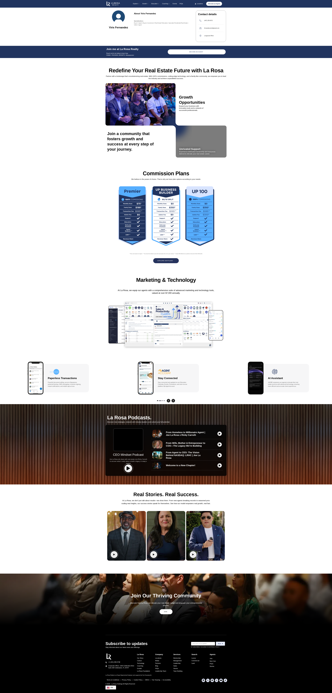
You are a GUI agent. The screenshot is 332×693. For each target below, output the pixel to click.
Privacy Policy (126, 680)
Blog (156, 666)
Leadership (176, 663)
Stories (212, 666)
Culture (139, 661)
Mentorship (177, 658)
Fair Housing (156, 680)
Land (193, 663)
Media (157, 661)
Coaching (165, 3)
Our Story (140, 658)
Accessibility (167, 680)
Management (177, 661)
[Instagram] (216, 680)
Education (154, 3)
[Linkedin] (203, 680)
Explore (135, 3)
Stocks (175, 668)
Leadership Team (160, 671)
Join (211, 658)
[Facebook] (212, 680)
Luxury (194, 658)
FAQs (181, 3)
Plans (211, 664)
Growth (144, 3)
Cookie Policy (138, 680)
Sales (175, 666)
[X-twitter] (208, 680)
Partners (158, 663)
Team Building (177, 671)
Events (175, 3)
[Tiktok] (225, 680)
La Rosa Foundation (143, 671)
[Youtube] (221, 680)
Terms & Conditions (113, 680)
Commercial (195, 661)
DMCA (147, 680)
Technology (140, 663)
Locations (158, 658)
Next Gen (213, 661)
